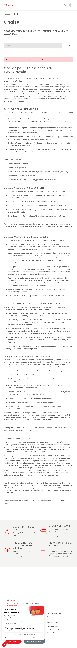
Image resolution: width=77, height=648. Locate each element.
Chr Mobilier (51, 633)
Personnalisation (53, 626)
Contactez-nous (34, 641)
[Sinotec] (11, 600)
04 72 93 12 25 (12, 606)
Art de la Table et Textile (55, 629)
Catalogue (13, 641)
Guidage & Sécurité (54, 613)
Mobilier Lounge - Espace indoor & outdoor (56, 618)
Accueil (7, 14)
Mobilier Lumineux (53, 623)
